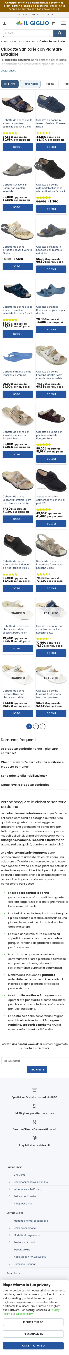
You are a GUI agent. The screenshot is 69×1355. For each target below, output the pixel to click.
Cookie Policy (24, 1314)
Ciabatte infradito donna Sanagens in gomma (17, 373)
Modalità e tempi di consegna (31, 1220)
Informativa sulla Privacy (28, 1189)
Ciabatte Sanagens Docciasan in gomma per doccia (50, 310)
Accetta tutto (33, 1345)
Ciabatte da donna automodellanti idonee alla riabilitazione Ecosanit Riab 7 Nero (51, 189)
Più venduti (30, 84)
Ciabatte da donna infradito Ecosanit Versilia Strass (17, 250)
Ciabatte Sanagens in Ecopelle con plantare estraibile (49, 250)
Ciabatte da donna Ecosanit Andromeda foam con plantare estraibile (48, 695)
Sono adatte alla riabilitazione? (24, 776)
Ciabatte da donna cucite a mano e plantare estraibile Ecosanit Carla (17, 123)
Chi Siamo (19, 1174)
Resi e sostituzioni (24, 1242)
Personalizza (33, 1334)
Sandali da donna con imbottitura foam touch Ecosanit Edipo (49, 564)
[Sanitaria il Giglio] (32, 23)
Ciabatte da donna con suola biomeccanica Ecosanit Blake (16, 435)
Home (4, 41)
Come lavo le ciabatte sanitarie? (25, 785)
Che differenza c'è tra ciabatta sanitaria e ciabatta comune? (32, 764)
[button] (53, 23)
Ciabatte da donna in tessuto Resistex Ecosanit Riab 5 (51, 123)
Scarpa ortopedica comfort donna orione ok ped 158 (50, 500)
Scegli (17, 147)
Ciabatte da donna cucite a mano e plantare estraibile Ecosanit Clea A (17, 310)
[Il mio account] (4, 23)
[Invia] (59, 33)
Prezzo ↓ (50, 84)
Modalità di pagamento (27, 1235)
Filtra (11, 84)
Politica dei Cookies (25, 1196)
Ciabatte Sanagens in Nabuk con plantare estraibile (15, 188)
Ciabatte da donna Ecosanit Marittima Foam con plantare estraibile (17, 500)
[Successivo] (43, 726)
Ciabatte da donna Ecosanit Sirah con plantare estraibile (13, 694)
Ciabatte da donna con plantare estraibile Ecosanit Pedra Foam (16, 629)
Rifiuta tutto (33, 1322)
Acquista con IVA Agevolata (30, 1256)
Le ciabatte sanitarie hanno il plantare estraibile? (29, 751)
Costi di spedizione (25, 1228)
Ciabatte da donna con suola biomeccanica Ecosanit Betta (49, 629)
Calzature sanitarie (23, 41)
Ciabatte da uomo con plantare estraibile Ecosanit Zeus (49, 435)
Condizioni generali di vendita (31, 1182)
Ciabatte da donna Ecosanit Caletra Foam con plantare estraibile (49, 375)
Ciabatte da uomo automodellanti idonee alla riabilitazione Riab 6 (16, 564)
